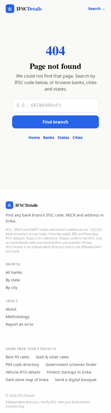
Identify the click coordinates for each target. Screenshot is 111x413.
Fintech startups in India (69, 372)
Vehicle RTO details (23, 372)
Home (34, 137)
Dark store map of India (27, 379)
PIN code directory (22, 364)
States (63, 137)
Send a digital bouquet (75, 379)
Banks (48, 137)
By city (11, 287)
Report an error (20, 324)
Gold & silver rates (52, 356)
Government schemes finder (71, 364)
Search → (96, 8)
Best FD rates (17, 356)
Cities (77, 137)
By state (13, 279)
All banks (14, 272)
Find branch (55, 122)
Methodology (17, 316)
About (11, 309)
